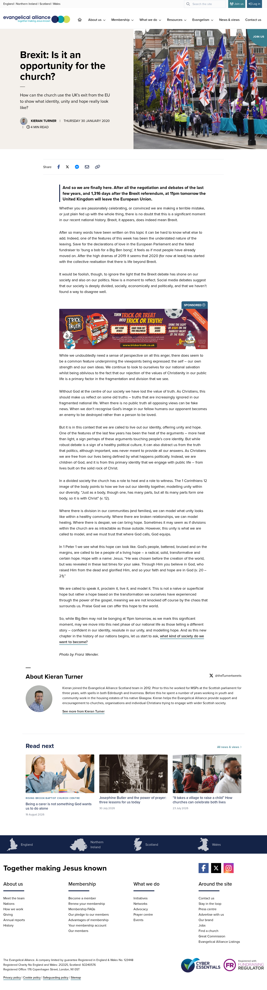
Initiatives (140, 898)
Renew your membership (86, 903)
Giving (8, 914)
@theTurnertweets (228, 675)
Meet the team (14, 898)
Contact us (253, 19)
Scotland (45, 4)
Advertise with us (211, 914)
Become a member (82, 898)
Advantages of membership (88, 920)
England (8, 4)
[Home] (83, 19)
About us (95, 19)
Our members (78, 930)
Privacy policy (12, 977)
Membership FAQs (81, 909)
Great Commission (212, 936)
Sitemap (76, 977)
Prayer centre (143, 914)
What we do (149, 19)
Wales (56, 4)
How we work (13, 909)
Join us (239, 4)
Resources (175, 19)
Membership (120, 19)
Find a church (208, 930)
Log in (256, 4)
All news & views (228, 747)
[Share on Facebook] (59, 167)
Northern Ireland (26, 4)
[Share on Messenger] (77, 167)
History (8, 925)
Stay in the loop (210, 903)
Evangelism (201, 19)
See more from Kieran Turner (83, 711)
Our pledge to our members (88, 914)
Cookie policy (32, 977)
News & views (229, 19)
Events (138, 920)
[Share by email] (87, 167)
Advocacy (141, 909)
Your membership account (87, 925)
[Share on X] (67, 167)
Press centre (208, 909)
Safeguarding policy (55, 977)
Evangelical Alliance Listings (219, 941)
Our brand (206, 920)
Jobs (202, 925)
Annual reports (14, 920)
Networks (140, 903)
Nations (8, 903)
